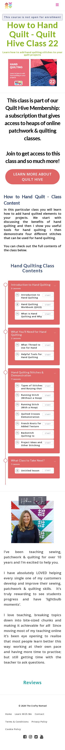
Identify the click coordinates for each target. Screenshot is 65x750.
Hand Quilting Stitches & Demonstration (27, 374)
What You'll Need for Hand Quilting (28, 333)
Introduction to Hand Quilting (30, 284)
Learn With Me (23, 714)
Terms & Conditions (17, 721)
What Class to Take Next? (28, 460)
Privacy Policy (39, 721)
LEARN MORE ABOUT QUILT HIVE (32, 177)
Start (48, 295)
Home (8, 714)
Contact (39, 714)
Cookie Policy (13, 729)
